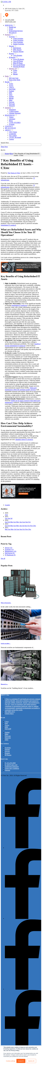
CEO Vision (13, 132)
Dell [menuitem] (6, 723)
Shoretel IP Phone (19, 66)
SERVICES (9, 25)
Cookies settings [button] (10, 1061)
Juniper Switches (18, 44)
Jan (6, 522)
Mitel (10, 100)
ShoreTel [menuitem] (8, 738)
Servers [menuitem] (7, 751)
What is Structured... (6, 602)
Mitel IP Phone (18, 63)
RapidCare (12, 27)
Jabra (10, 95)
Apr (6, 518)
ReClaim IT (13, 32)
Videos (11, 117)
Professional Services (16, 31)
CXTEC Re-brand (15, 137)
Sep (26, 522)
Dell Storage (17, 48)
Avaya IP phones (18, 59)
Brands (7, 82)
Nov (31, 526)
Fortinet (11, 91)
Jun (9, 518)
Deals (7, 76)
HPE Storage (17, 50)
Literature (12, 119)
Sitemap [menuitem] (7, 770)
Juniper (11, 96)
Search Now (5, 143)
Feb (8, 522)
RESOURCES (10, 115)
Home (7, 153)
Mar (11, 522)
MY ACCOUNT (10, 128)
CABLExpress (14, 111)
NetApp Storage (18, 51)
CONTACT (9, 126)
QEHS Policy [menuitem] (9, 713)
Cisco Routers (17, 55)
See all (3, 558)
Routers (11, 53)
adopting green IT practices (24, 439)
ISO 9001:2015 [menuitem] (10, 712)
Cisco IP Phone (18, 61)
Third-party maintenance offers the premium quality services (21, 389)
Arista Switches (18, 38)
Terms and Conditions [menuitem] (12, 768)
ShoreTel (12, 106)
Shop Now (4, 147)
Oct (29, 522)
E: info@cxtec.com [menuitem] (11, 765)
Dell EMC (12, 89)
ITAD (11, 29)
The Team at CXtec (14, 173)
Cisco (15, 72)
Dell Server (9, 553)
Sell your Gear (13, 78)
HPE (10, 93)
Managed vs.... (4, 684)
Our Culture (13, 135)
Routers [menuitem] (7, 753)
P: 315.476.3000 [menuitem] (10, 763)
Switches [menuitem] (8, 748)
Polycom (12, 104)
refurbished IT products (8, 225)
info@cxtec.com (10, 21)
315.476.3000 (9, 20)
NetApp (11, 102)
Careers (11, 139)
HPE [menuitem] (6, 727)
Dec (34, 526)
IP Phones (12, 57)
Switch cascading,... (5, 643)
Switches (12, 37)
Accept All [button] (21, 1061)
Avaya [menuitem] (7, 725)
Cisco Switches (18, 42)
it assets (7, 505)
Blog (11, 153)
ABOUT (8, 130)
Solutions (8, 108)
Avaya (11, 85)
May (18, 522)
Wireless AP (13, 68)
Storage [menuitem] (7, 749)
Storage (11, 46)
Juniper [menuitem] (7, 732)
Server (8, 548)
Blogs (11, 121)
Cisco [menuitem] (7, 721)
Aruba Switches (18, 40)
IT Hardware (10, 555)
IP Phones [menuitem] (8, 755)
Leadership (12, 134)
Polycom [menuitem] (8, 736)
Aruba (15, 70)
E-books (11, 124)
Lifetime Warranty (15, 113)
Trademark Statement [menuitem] (12, 766)
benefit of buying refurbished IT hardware (22, 345)
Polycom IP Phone (19, 65)
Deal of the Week (14, 80)
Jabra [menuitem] (6, 740)
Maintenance (10, 551)
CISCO (11, 87)
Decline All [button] (31, 1061)
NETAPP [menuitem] (8, 729)
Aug (6, 515)
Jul (11, 518)
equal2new (12, 109)
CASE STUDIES (14, 122)
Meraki (15, 74)
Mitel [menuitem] (6, 734)
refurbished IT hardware (19, 305)
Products (7, 35)
